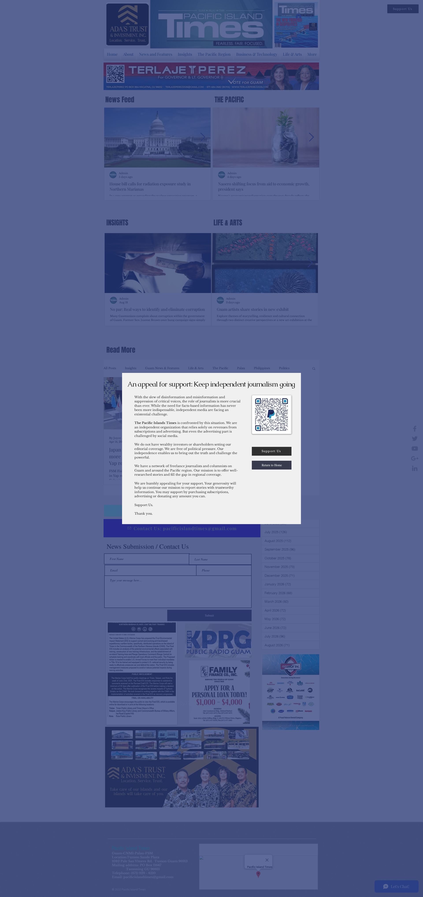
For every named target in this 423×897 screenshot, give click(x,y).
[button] (271, 465)
